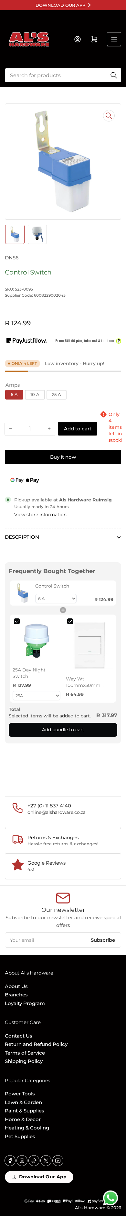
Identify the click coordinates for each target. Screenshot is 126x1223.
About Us (16, 986)
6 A (14, 394)
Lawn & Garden (23, 1102)
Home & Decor (23, 1119)
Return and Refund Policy (36, 1044)
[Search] (114, 75)
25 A (56, 394)
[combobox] (63, 75)
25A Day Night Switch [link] (29, 673)
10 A (34, 394)
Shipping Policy (24, 1061)
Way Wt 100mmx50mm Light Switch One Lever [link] (85, 682)
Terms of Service (25, 1053)
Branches (16, 995)
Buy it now (63, 457)
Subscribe (103, 940)
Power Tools (20, 1094)
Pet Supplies (20, 1136)
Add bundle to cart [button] (63, 730)
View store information (40, 514)
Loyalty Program (25, 1003)
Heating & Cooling (27, 1128)
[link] (23, 593)
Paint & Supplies (24, 1111)
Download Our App (43, 1176)
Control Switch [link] (52, 586)
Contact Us (18, 1036)
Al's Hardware (90, 1207)
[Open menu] (114, 39)
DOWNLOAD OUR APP (60, 5)
